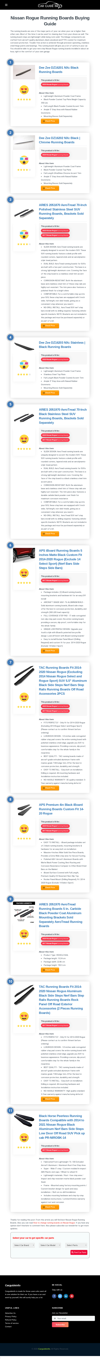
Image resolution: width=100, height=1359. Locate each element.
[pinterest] (72, 1296)
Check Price (50, 121)
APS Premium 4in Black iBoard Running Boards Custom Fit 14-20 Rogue (61, 809)
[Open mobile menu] (6, 5)
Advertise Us (10, 1313)
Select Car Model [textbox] (48, 1245)
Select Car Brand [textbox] (21, 1245)
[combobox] (24, 1245)
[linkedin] (66, 1296)
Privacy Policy (10, 1316)
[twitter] (60, 1296)
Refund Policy (10, 1320)
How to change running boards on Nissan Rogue (54, 1223)
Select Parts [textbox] (72, 1245)
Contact (8, 1327)
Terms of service (12, 1323)
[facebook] (54, 1296)
